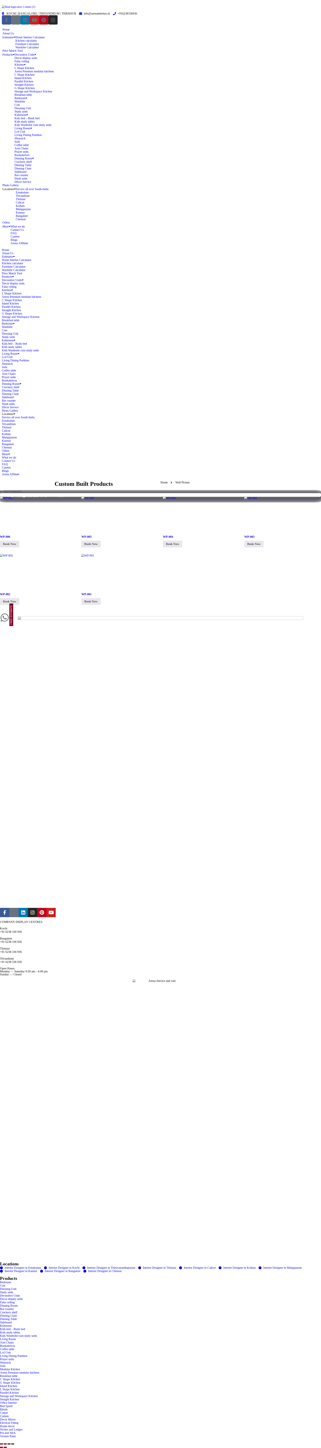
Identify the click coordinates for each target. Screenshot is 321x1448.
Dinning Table (22, 165)
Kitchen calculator (26, 40)
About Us (8, 33)
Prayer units (21, 151)
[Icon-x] (15, 20)
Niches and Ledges (11, 1429)
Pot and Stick (8, 1432)
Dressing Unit (22, 108)
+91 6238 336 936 (11, 931)
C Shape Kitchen (24, 74)
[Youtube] (34, 20)
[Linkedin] (25, 20)
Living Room (22, 128)
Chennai (21, 219)
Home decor (7, 1426)
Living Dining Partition (28, 135)
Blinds (4, 1409)
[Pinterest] (43, 20)
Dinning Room (23, 158)
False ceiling (21, 61)
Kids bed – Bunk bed (27, 118)
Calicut (20, 202)
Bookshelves (22, 155)
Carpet (4, 1412)
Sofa (17, 141)
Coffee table (21, 145)
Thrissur (20, 199)
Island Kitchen (23, 78)
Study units (21, 111)
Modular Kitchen (10, 1369)
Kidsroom (20, 114)
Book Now (9, 544)
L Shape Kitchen (24, 68)
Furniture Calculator (27, 44)
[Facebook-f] (6, 20)
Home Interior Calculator (30, 37)
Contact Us (17, 229)
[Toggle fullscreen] (5, 1443)
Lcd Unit (19, 131)
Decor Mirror (8, 1419)
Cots (17, 104)
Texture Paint (8, 1436)
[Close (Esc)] (12, 1443)
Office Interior (8, 1402)
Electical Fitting (9, 1422)
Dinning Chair (22, 168)
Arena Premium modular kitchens (34, 71)
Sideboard (20, 171)
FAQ (14, 233)
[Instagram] (53, 20)
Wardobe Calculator (27, 47)
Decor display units (25, 58)
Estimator (8, 37)
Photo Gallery (10, 185)
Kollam (20, 205)
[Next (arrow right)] (5, 1447)
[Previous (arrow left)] (1, 1447)
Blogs (14, 239)
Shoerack (19, 138)
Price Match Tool (12, 50)
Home (6, 29)
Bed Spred (6, 1406)
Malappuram (23, 209)
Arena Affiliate (19, 243)
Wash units (20, 178)
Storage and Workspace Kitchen (33, 91)
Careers (15, 236)
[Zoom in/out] (1, 1443)
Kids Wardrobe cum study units (32, 124)
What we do (18, 226)
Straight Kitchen (24, 84)
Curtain (4, 1416)
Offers (6, 222)
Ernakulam (22, 192)
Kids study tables (24, 121)
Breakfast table (23, 94)
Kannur (20, 212)
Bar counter (21, 175)
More (5, 226)
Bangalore (22, 215)
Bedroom (19, 98)
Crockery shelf (23, 161)
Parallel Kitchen (23, 81)
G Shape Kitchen (24, 88)
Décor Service (22, 181)
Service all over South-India (32, 189)
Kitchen (19, 64)
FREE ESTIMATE (11, 615)
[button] (160, 246)
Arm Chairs (21, 148)
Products (7, 54)
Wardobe (19, 101)
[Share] (8, 1443)
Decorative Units (24, 54)
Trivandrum (23, 195)
